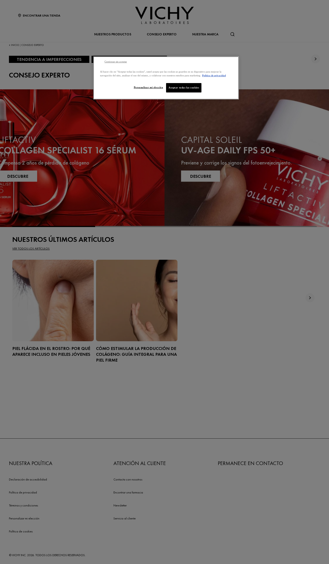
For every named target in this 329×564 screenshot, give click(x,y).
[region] (166, 77)
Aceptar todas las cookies (184, 87)
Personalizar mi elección (148, 87)
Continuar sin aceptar (116, 61)
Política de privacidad (214, 75)
